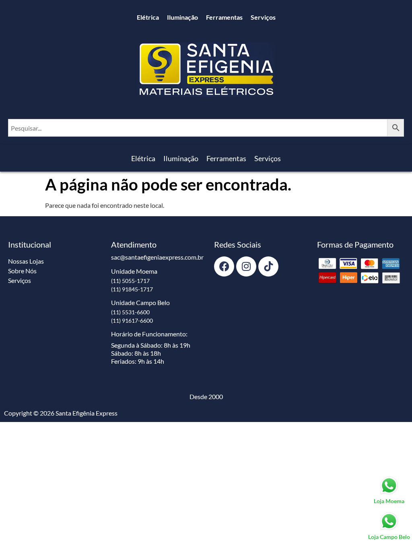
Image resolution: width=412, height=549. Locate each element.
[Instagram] (246, 266)
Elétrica (148, 17)
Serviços (263, 17)
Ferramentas (224, 17)
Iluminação (182, 17)
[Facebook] (224, 266)
